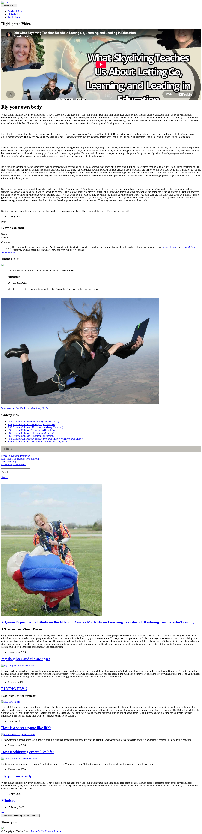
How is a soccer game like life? (26, 728)
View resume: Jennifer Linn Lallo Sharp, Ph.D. (24, 408)
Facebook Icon (15, 11)
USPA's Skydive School (13, 464)
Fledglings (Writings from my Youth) (49, 441)
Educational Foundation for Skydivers (20, 458)
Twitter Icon (14, 17)
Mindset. (8, 800)
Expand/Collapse (21, 421)
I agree (7, 248)
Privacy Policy (169, 247)
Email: (4, 237)
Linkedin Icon (15, 14)
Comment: (6, 242)
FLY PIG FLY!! (14, 689)
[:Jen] (4, 2)
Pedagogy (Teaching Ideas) (44, 421)
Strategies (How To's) (42, 430)
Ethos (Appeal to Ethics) (43, 424)
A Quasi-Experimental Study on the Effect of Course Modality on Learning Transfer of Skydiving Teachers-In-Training (97, 622)
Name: (4, 234)
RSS (10, 421)
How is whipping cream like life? (27, 752)
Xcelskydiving (8, 461)
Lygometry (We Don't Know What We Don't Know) (57, 438)
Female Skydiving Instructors (15, 456)
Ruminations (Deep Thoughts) (46, 427)
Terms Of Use (188, 247)
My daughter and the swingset (25, 659)
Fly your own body (16, 776)
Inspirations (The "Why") (44, 433)
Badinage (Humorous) (42, 435)
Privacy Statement (54, 831)
